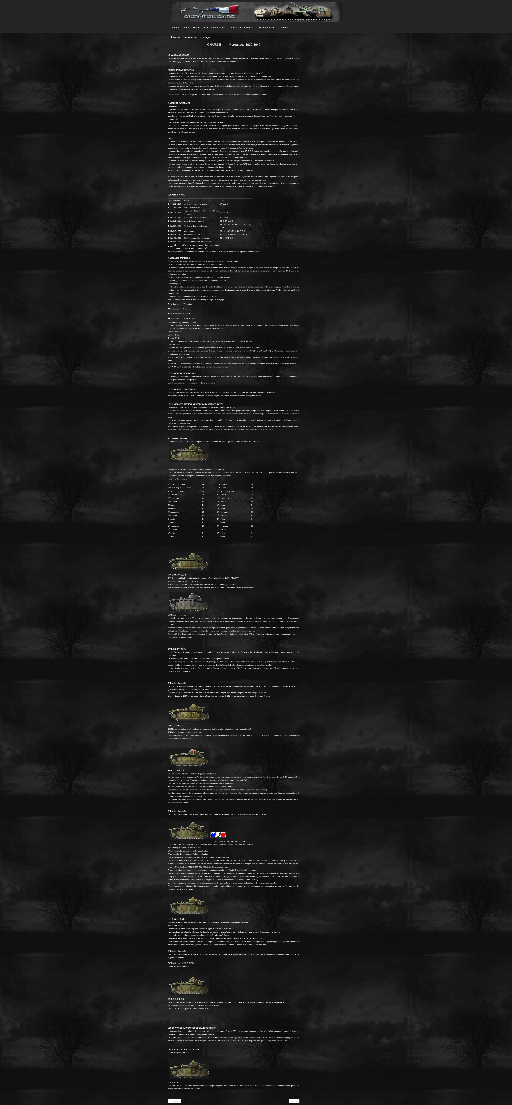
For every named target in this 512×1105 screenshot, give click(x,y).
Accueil (175, 27)
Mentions (283, 27)
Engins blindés (191, 27)
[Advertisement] (321, 77)
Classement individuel (241, 27)
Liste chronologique (214, 27)
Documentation (266, 27)
